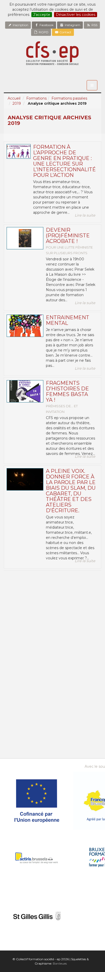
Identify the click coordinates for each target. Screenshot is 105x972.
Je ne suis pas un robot (31, 595)
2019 (16, 103)
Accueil (14, 98)
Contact (65, 32)
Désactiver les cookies (75, 14)
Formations (36, 98)
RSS (94, 25)
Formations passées (69, 98)
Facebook (46, 25)
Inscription (20, 25)
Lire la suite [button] (85, 215)
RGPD (43, 32)
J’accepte (41, 14)
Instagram (72, 25)
